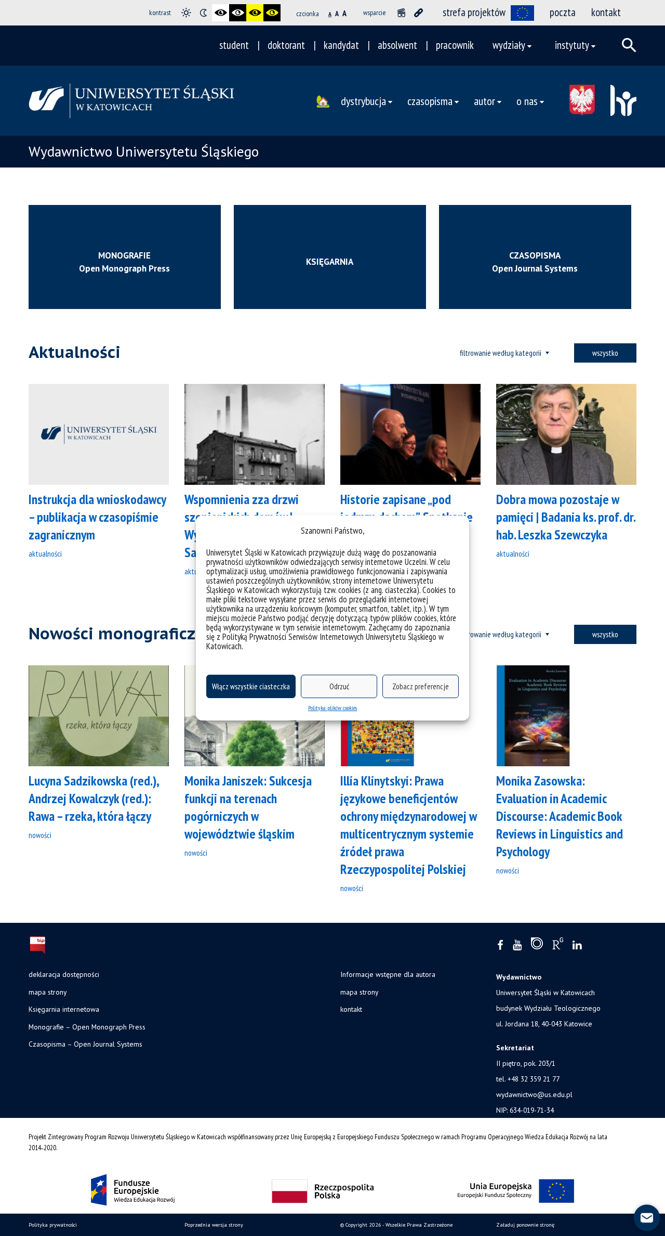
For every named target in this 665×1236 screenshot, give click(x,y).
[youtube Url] (517, 945)
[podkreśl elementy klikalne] (418, 12)
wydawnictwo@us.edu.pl (534, 1094)
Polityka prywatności (53, 1224)
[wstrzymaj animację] (401, 12)
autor (484, 100)
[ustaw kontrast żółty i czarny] (272, 12)
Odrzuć (339, 686)
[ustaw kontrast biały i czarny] (237, 12)
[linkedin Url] (577, 945)
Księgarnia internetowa (64, 1009)
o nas (527, 100)
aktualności (45, 553)
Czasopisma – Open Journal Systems (85, 1044)
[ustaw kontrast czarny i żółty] (254, 12)
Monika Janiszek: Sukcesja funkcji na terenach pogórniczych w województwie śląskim (248, 807)
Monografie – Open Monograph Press (87, 1027)
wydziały (509, 45)
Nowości (40, 835)
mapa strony (47, 992)
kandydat (341, 45)
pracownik (455, 45)
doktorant (286, 45)
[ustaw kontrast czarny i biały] (220, 12)
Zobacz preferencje (420, 686)
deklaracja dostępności (64, 974)
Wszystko (605, 352)
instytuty (572, 45)
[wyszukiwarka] (629, 45)
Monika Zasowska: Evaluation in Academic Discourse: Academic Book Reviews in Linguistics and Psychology (559, 816)
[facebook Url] (500, 945)
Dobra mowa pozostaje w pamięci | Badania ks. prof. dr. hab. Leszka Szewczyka (565, 517)
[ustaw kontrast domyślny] (186, 12)
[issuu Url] (537, 945)
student (234, 45)
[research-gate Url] (557, 945)
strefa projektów (474, 12)
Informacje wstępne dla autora (387, 974)
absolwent (397, 45)
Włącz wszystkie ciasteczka (251, 686)
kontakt (606, 12)
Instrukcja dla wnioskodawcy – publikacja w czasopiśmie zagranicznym (97, 517)
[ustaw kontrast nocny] (203, 12)
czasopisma (430, 100)
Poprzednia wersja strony (213, 1224)
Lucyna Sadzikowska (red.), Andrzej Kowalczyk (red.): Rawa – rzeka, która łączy (93, 798)
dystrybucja (363, 100)
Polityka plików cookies (332, 708)
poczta (563, 12)
